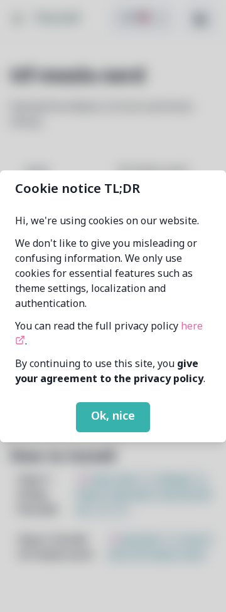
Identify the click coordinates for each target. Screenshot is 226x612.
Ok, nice (113, 416)
